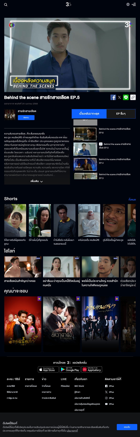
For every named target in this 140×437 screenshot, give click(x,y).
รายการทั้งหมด (31, 386)
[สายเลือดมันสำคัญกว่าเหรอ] (22, 266)
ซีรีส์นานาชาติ (12, 392)
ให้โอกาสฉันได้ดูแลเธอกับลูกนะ (15, 242)
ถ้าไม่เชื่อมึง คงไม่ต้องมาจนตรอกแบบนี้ (64, 242)
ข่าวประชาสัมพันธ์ (49, 398)
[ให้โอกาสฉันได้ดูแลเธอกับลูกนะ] (15, 220)
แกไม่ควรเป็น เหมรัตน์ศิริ (88, 240)
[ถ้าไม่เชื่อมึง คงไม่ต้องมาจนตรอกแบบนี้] (65, 220)
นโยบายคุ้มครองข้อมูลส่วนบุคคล (87, 404)
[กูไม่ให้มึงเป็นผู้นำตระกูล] (114, 220)
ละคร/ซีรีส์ (11, 386)
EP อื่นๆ (120, 114)
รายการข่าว (46, 392)
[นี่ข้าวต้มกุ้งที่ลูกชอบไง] (40, 220)
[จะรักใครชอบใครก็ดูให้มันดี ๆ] (22, 324)
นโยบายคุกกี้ (79, 410)
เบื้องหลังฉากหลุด (89, 114)
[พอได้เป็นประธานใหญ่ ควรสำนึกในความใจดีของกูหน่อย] (100, 266)
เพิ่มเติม (35, 181)
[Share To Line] (126, 97)
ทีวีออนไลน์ (65, 386)
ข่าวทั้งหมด (46, 386)
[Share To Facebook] (113, 97)
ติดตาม (26, 117)
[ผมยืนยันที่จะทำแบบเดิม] (100, 324)
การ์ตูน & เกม (12, 398)
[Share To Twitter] (119, 97)
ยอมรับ (127, 427)
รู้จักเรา (77, 392)
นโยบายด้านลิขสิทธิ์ (82, 398)
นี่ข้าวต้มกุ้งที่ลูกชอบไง (38, 240)
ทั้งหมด (132, 200)
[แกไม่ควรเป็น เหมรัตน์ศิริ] (89, 220)
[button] (30, 55)
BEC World (79, 386)
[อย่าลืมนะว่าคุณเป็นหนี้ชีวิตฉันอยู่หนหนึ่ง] (61, 266)
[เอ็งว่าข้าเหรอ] (61, 324)
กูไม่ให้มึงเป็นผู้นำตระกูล (113, 240)
